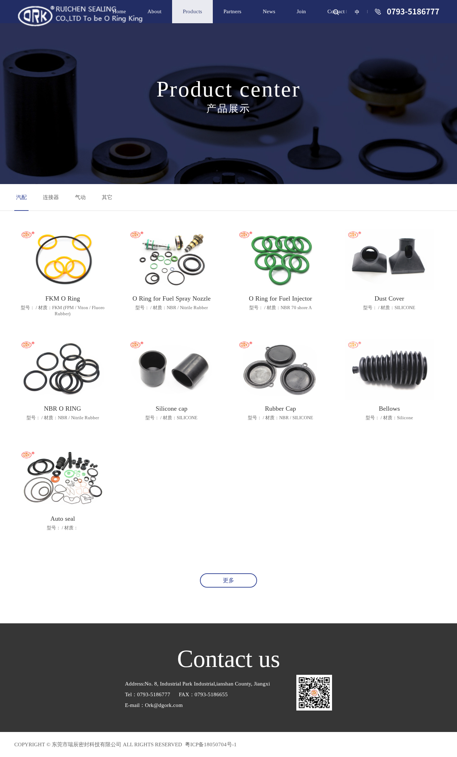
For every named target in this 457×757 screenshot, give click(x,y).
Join (301, 11)
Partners (232, 11)
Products (192, 11)
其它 (107, 197)
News (269, 11)
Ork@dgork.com (164, 705)
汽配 (21, 197)
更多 (228, 580)
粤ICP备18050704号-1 (210, 744)
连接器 (51, 197)
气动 (80, 197)
